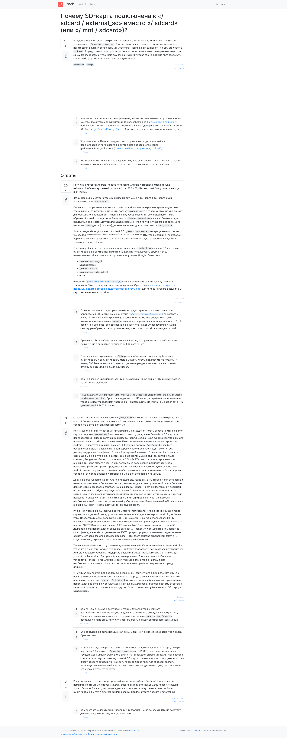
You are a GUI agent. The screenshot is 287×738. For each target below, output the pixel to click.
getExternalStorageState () (109, 129)
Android (82, 4)
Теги (92, 4)
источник (179, 68)
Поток (85, 348)
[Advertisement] (128, 91)
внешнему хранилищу (164, 121)
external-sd (79, 65)
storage (90, 65)
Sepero (181, 65)
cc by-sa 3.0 (197, 730)
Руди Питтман (177, 698)
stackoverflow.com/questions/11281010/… (140, 148)
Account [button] (221, 4)
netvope (86, 409)
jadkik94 (86, 371)
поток (181, 298)
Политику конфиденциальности (102, 734)
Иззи (85, 133)
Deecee (180, 597)
